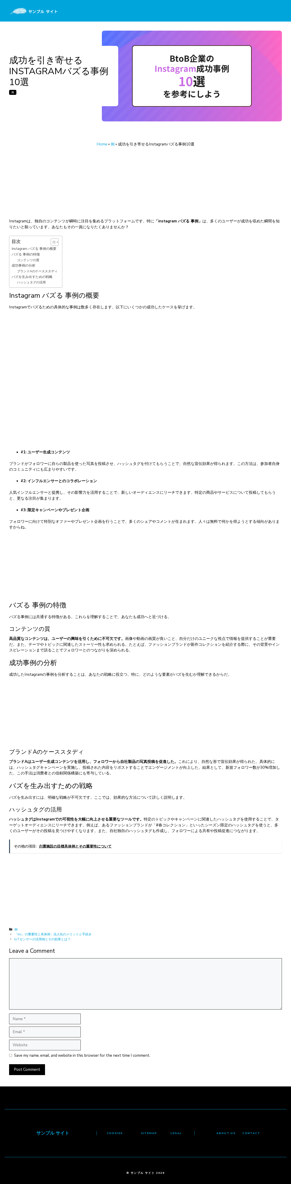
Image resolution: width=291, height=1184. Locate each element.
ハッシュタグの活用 (31, 282)
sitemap (149, 1133)
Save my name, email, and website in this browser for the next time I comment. (82, 1055)
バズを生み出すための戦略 (32, 276)
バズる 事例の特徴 (26, 254)
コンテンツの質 (28, 260)
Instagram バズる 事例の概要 (34, 248)
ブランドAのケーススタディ (37, 271)
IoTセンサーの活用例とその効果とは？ (42, 939)
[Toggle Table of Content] (52, 242)
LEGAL (176, 1133)
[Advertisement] (145, 184)
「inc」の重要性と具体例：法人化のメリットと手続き (53, 934)
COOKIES (115, 1133)
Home (102, 144)
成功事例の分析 (23, 265)
